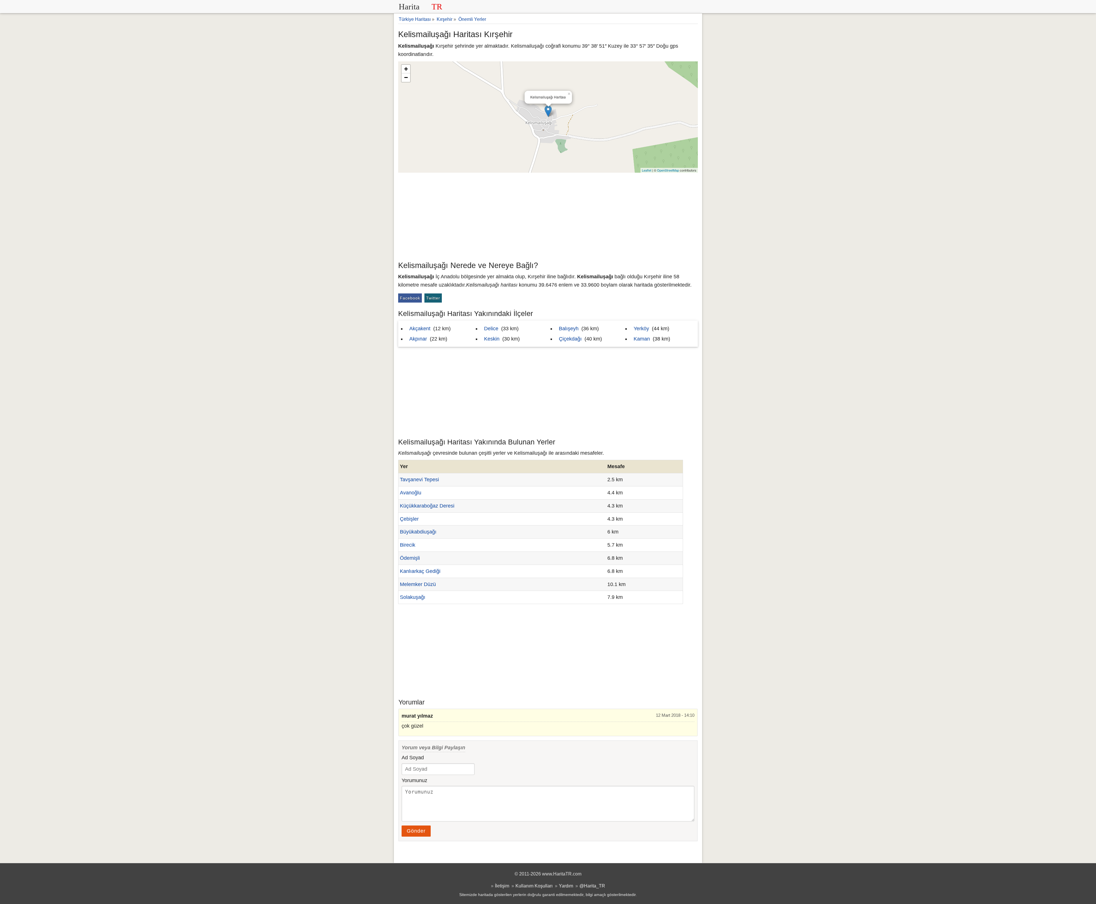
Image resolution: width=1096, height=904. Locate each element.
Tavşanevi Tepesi (419, 479)
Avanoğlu (410, 493)
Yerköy (641, 328)
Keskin (491, 339)
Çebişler (409, 519)
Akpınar (418, 339)
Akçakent (419, 328)
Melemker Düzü (418, 584)
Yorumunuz (414, 780)
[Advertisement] (548, 215)
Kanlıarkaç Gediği (420, 571)
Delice (491, 328)
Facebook (410, 298)
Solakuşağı (412, 597)
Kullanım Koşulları (534, 885)
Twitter (433, 298)
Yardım (566, 885)
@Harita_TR (592, 885)
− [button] (406, 77)
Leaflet (646, 170)
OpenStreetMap (668, 170)
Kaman (642, 339)
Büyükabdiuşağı (418, 532)
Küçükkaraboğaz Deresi (427, 506)
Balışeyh (569, 328)
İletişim (502, 885)
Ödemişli (410, 558)
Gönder (416, 831)
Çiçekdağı (570, 339)
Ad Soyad (413, 757)
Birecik (407, 545)
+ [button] (406, 69)
